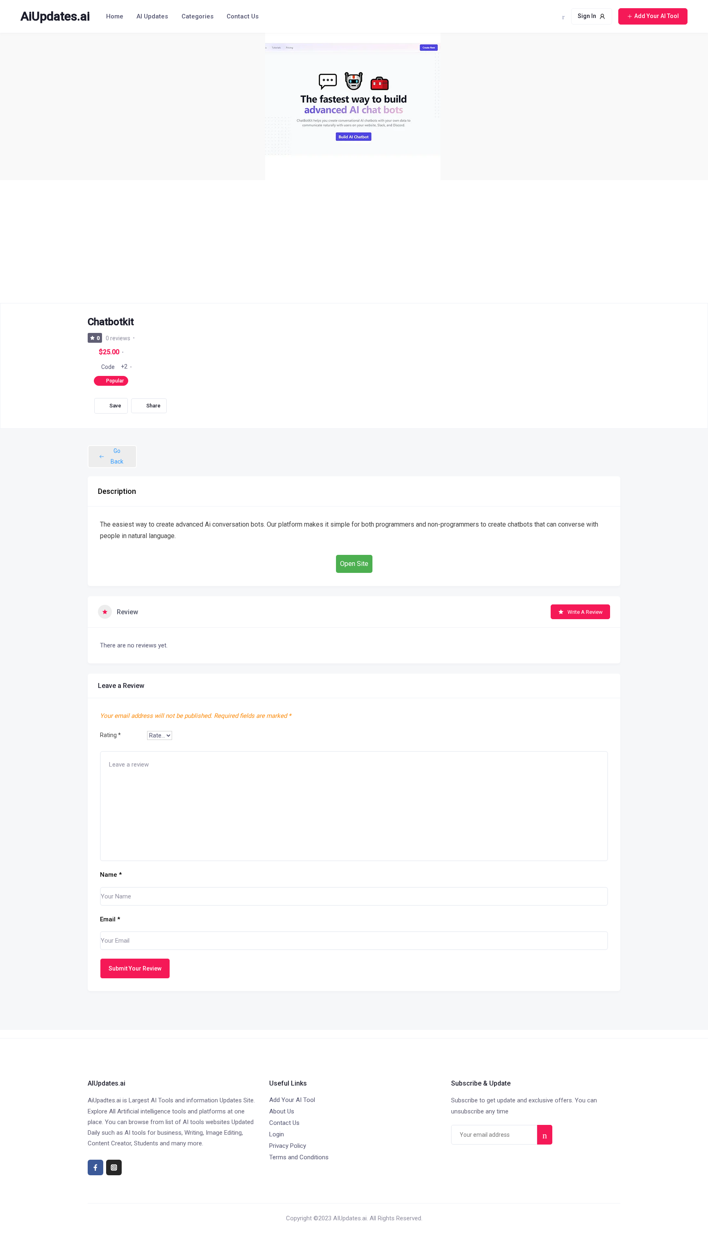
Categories (197, 16)
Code (108, 367)
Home (114, 16)
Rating (110, 735)
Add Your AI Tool (292, 1100)
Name (111, 874)
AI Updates (152, 16)
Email (110, 919)
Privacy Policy (287, 1145)
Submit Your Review (135, 968)
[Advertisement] (354, 241)
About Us (281, 1111)
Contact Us (243, 16)
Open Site (354, 564)
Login (276, 1134)
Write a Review (585, 612)
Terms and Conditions (299, 1157)
